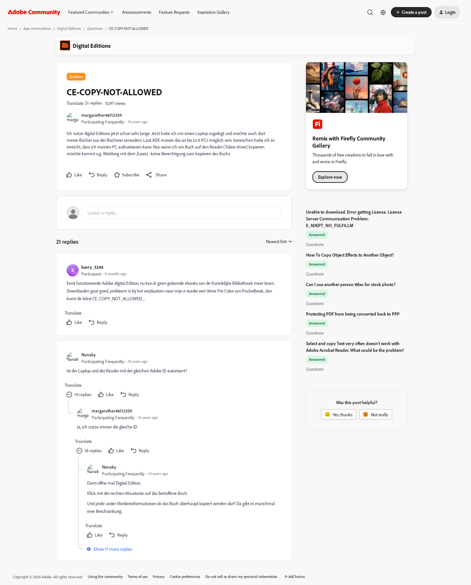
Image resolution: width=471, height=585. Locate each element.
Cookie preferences (185, 576)
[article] (173, 295)
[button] (411, 12)
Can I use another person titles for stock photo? (350, 284)
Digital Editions (69, 28)
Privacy (159, 576)
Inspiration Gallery (213, 12)
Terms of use (138, 576)
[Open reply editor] (174, 212)
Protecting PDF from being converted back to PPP (353, 314)
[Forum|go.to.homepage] (34, 12)
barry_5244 (92, 267)
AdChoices (296, 576)
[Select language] (383, 12)
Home (12, 28)
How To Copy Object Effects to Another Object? (350, 255)
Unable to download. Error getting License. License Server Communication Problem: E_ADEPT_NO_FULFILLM (354, 218)
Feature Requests (174, 12)
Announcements (136, 12)
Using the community (105, 576)
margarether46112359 (101, 115)
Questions (95, 28)
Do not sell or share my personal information (241, 576)
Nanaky (88, 354)
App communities (37, 28)
